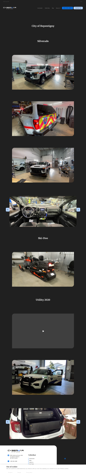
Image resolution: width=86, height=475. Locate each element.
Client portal (6, 1)
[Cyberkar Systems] (9, 8)
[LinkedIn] (65, 459)
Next (78, 210)
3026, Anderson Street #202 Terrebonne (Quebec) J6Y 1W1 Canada (16, 457)
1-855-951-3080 (13, 461)
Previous (8, 210)
